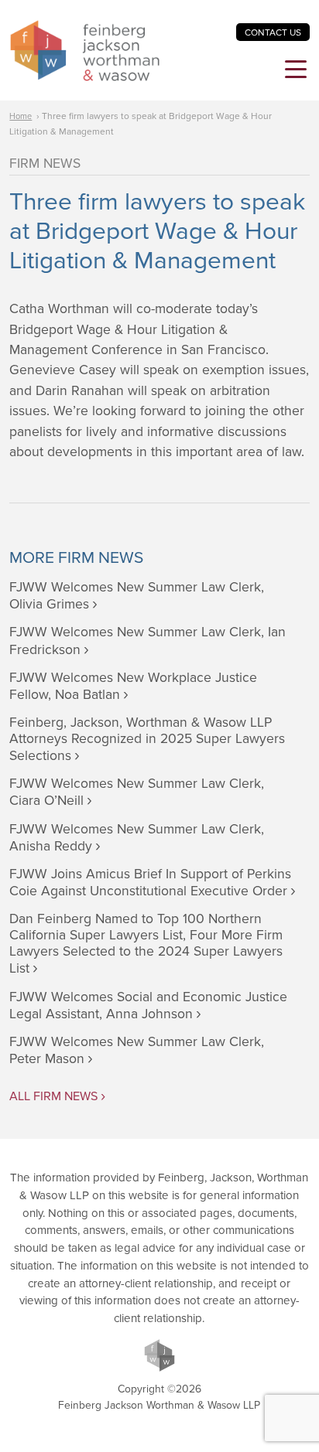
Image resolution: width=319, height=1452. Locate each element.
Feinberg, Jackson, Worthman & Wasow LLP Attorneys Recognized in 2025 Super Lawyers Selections (147, 739)
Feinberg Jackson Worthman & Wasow (84, 50)
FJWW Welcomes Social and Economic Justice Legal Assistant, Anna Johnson (148, 1005)
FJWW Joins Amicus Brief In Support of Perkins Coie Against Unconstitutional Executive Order (150, 882)
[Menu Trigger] (296, 71)
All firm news (53, 1096)
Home (20, 116)
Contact (273, 32)
